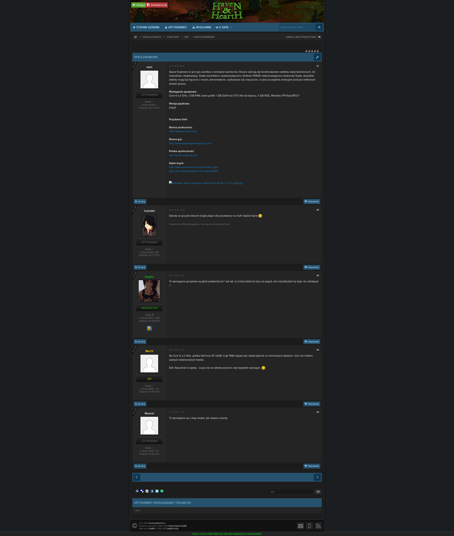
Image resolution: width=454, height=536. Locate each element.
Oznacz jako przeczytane (301, 36)
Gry (186, 36)
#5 (318, 412)
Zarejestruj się (158, 5)
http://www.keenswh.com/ (183, 131)
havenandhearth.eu (157, 522)
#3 (318, 275)
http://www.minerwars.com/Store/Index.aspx (193, 167)
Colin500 (149, 211)
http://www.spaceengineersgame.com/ (190, 143)
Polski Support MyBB (177, 525)
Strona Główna (147, 27)
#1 (318, 65)
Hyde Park (173, 36)
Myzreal (149, 413)
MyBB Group (172, 528)
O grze (223, 27)
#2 (318, 209)
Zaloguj (140, 5)
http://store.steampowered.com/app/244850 (193, 171)
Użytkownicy (177, 27)
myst (149, 67)
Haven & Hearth (152, 36)
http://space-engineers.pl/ (183, 155)
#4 (318, 349)
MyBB (151, 528)
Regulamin (203, 27)
